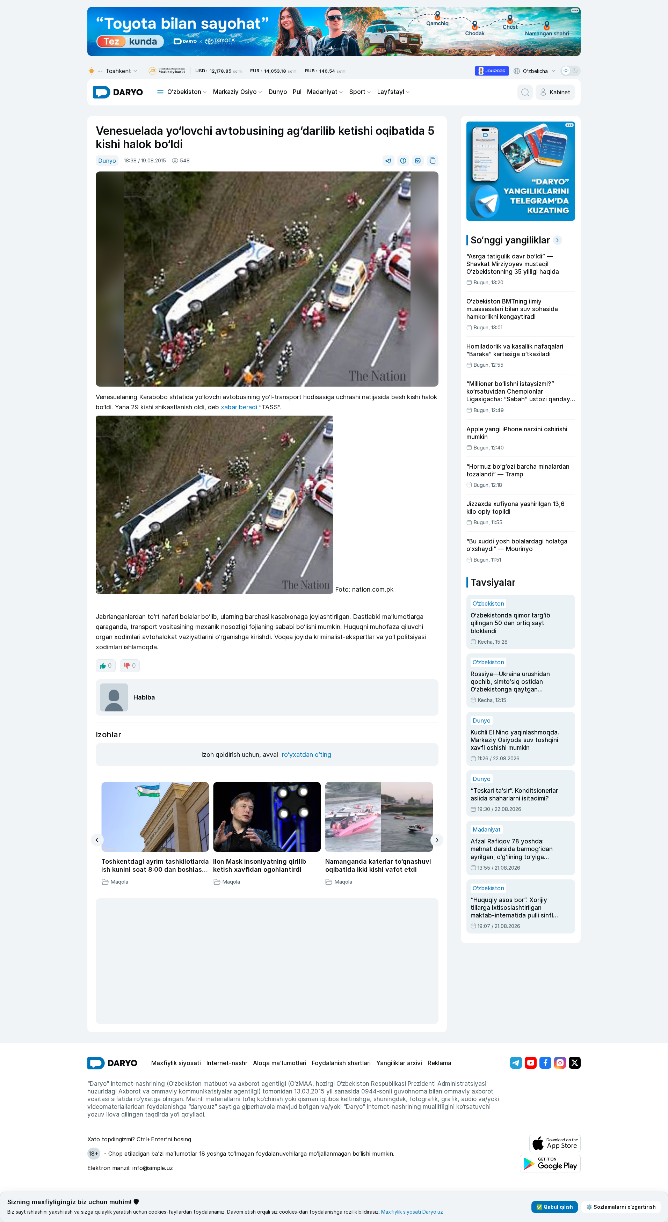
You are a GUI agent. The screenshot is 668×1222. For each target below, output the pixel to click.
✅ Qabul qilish (554, 1207)
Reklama (439, 1063)
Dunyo (278, 91)
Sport (357, 91)
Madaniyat (322, 91)
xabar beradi (239, 407)
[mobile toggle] (160, 92)
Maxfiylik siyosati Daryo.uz (412, 1212)
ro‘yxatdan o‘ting (306, 754)
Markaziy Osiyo (235, 91)
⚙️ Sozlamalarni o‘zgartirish (621, 1207)
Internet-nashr (226, 1063)
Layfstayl (390, 91)
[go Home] (112, 1063)
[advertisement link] (492, 71)
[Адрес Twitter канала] (575, 1063)
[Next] (436, 840)
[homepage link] (118, 92)
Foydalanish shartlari (341, 1063)
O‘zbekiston (184, 91)
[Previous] (97, 840)
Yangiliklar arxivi (399, 1063)
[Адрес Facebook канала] (545, 1063)
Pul (297, 91)
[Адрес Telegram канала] (516, 1063)
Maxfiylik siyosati (176, 1063)
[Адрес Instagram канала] (560, 1063)
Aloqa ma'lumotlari (279, 1063)
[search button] (525, 92)
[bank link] (166, 71)
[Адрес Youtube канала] (531, 1063)
